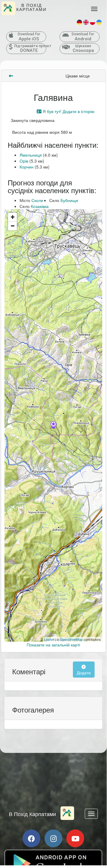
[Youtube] (75, 838)
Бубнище (69, 200)
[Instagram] (53, 838)
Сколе (37, 200)
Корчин (26, 167)
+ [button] (13, 217)
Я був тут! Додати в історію (68, 111)
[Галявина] (53, 426)
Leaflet (49, 639)
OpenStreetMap (71, 639)
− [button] (13, 226)
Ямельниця (31, 155)
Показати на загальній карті (53, 645)
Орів (24, 161)
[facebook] (31, 838)
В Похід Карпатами (32, 814)
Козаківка (40, 206)
